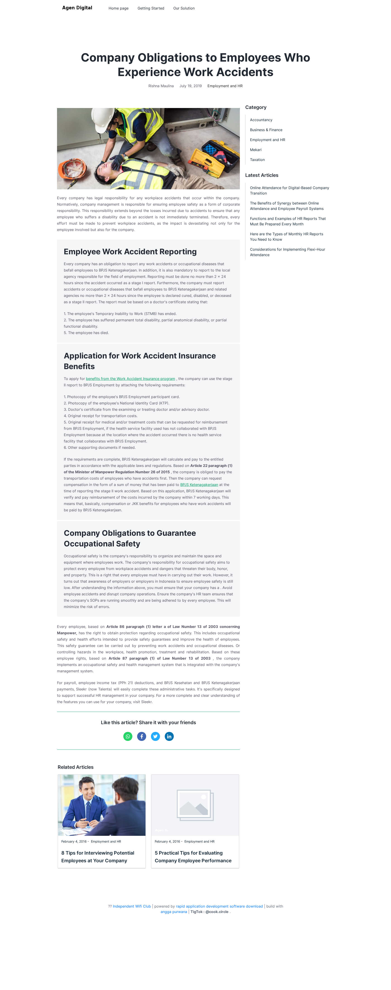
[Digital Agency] (78, 8)
